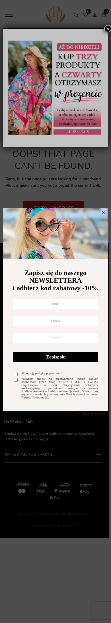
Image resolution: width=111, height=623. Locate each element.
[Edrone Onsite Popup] (55, 311)
